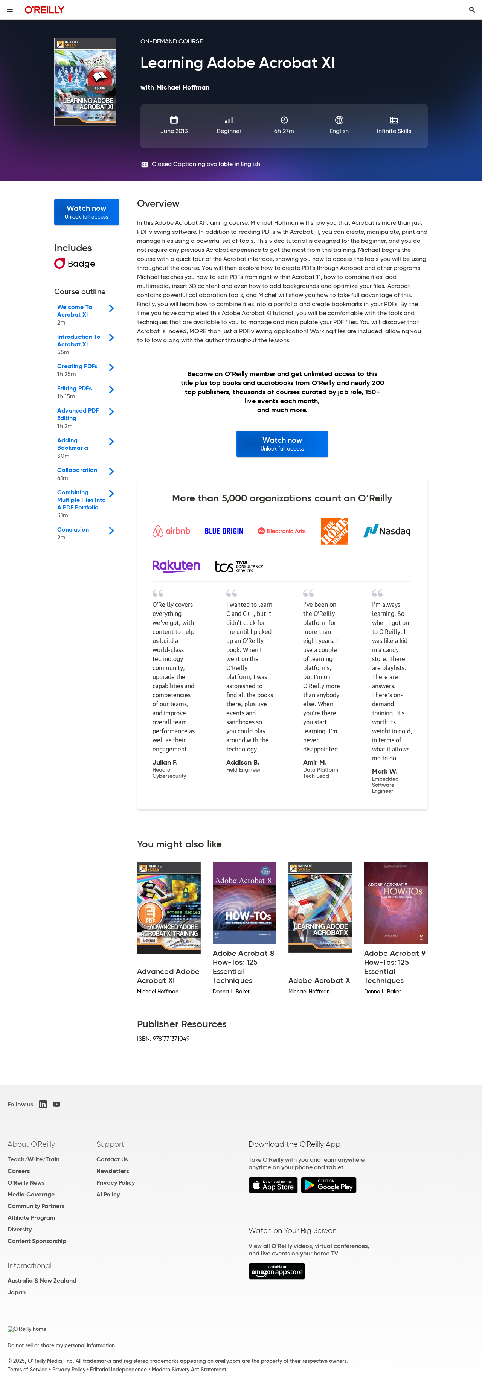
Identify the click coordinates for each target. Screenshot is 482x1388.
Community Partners (36, 1206)
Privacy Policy (115, 1183)
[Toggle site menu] (10, 10)
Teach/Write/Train (33, 1159)
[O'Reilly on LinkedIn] (43, 1104)
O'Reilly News (26, 1183)
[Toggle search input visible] (472, 10)
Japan (17, 1292)
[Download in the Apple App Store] (273, 1191)
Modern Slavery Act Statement (189, 1369)
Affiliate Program (31, 1218)
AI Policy (108, 1194)
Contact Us (112, 1159)
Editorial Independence (118, 1369)
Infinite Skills (394, 130)
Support (110, 1144)
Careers (19, 1171)
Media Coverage (31, 1194)
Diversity (20, 1229)
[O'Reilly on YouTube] (56, 1104)
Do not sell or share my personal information (61, 1345)
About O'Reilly (31, 1144)
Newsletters (112, 1171)
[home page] (44, 9)
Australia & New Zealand (42, 1280)
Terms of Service (27, 1369)
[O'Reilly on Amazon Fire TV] (277, 1277)
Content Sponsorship (37, 1241)
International (30, 1265)
